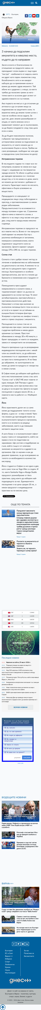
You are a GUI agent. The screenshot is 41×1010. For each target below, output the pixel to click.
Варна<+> (9, 956)
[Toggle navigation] (31, 3)
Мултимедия (10, 973)
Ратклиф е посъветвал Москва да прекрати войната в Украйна (27, 834)
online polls (20, 763)
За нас (26, 951)
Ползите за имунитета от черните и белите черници (28, 544)
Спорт (7, 962)
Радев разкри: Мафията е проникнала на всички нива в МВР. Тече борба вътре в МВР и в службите (20, 825)
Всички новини (20, 707)
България (9, 951)
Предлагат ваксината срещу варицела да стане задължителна (27, 513)
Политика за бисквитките (29, 954)
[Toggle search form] (36, 3)
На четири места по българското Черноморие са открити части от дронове (28, 929)
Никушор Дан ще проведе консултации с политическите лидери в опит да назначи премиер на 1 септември (19, 699)
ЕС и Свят (9, 953)
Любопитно (10, 964)
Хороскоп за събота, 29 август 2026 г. (18, 662)
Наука (7, 970)
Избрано (8, 959)
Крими (7, 967)
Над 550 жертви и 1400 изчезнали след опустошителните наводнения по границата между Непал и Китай (18, 672)
